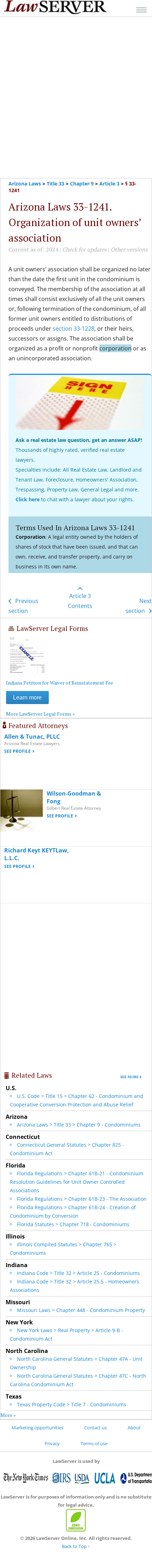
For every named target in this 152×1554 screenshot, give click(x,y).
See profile (17, 751)
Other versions (129, 249)
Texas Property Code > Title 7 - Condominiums (71, 1404)
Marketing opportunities (37, 1427)
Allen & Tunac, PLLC (32, 736)
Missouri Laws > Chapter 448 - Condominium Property (81, 1310)
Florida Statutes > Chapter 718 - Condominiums (73, 1224)
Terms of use (94, 1443)
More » (8, 1415)
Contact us (95, 1427)
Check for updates (84, 249)
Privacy (52, 1443)
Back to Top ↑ (76, 1546)
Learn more (27, 698)
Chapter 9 (82, 183)
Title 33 (55, 183)
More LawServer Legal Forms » (40, 713)
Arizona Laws (24, 183)
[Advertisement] (76, 97)
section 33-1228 (73, 328)
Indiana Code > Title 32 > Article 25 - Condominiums (78, 1273)
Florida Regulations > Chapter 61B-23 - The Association (82, 1198)
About (134, 1427)
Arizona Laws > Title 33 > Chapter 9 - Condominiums (79, 1124)
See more (129, 1077)
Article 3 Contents (80, 601)
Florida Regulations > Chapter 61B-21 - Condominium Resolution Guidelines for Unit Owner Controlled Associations (76, 1182)
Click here (28, 499)
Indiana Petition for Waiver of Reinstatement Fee (59, 682)
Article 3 (109, 183)
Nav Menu (141, 10)
